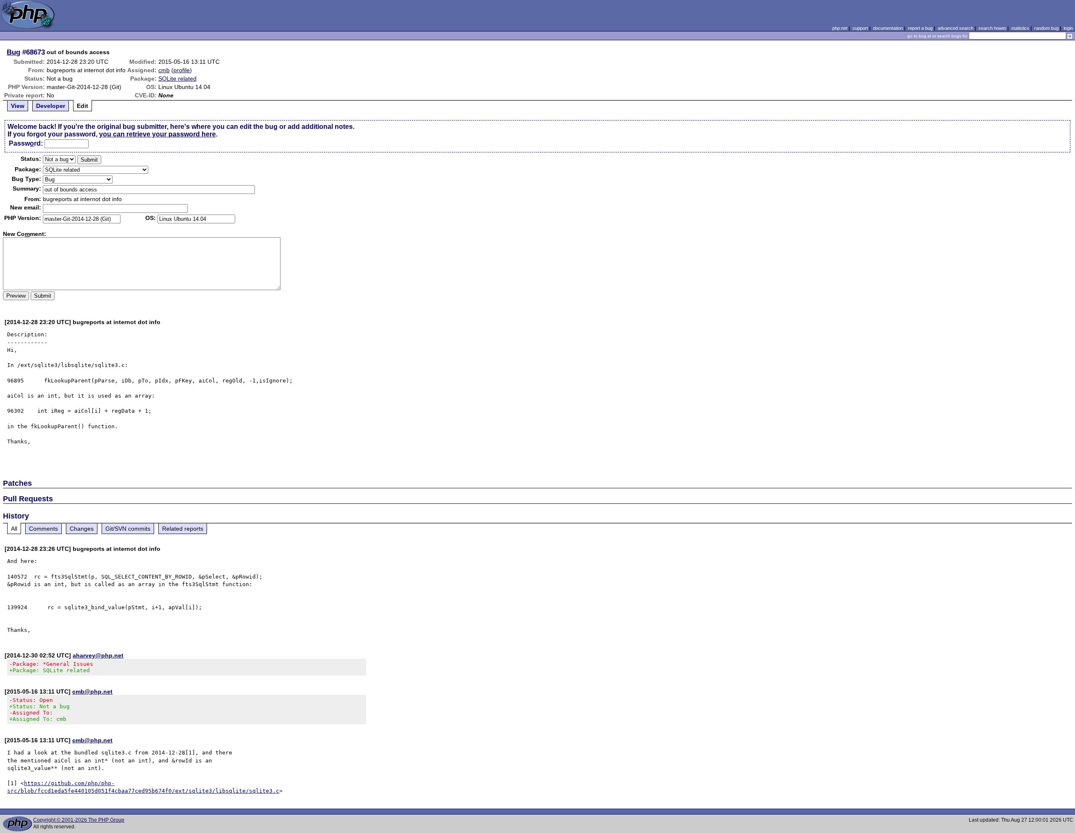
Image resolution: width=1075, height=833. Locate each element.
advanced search (955, 28)
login (1068, 28)
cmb (164, 70)
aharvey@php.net (98, 655)
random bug (1046, 28)
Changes (82, 528)
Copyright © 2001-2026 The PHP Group (78, 820)
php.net (839, 28)
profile (181, 70)
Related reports (182, 528)
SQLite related (177, 78)
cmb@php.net (92, 691)
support (860, 28)
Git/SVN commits (127, 528)
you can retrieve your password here (157, 134)
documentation (888, 28)
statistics (1020, 28)
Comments (43, 528)
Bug (13, 52)
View (17, 105)
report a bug (920, 28)
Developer (50, 105)
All (14, 528)
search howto (992, 28)
